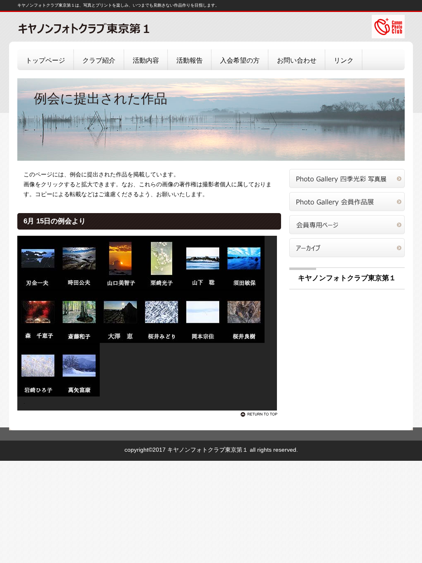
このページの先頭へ (260, 414)
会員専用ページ (347, 224)
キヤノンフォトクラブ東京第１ (99, 28)
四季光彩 (347, 178)
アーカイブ (347, 247)
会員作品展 (347, 201)
